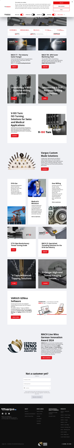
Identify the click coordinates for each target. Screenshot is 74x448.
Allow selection (61, 6)
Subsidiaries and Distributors (30, 413)
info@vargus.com (14, 418)
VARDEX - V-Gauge (64, 419)
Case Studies (39, 418)
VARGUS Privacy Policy (29, 416)
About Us (26, 411)
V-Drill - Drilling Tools (65, 434)
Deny (61, 9)
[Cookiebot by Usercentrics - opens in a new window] (7, 15)
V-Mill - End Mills (64, 432)
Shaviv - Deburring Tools (65, 429)
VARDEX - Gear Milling (65, 424)
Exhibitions (39, 423)
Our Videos (39, 421)
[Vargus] (13, 409)
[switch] (33, 15)
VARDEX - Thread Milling (65, 417)
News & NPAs (39, 413)
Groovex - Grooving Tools (65, 427)
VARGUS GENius (40, 411)
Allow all (61, 2)
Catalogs (38, 416)
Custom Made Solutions (65, 436)
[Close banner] (72, 1)
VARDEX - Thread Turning (65, 415)
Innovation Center (52, 416)
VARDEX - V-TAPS (64, 422)
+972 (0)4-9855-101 (6, 418)
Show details (60, 14)
